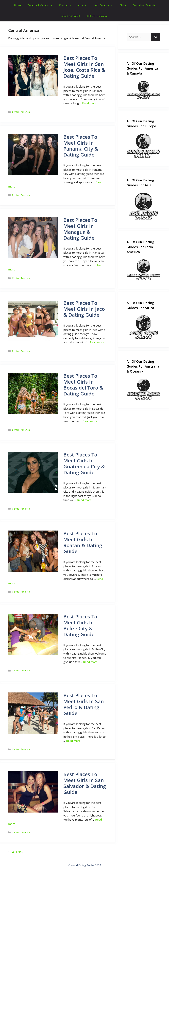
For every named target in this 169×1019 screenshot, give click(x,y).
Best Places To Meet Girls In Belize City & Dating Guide (80, 625)
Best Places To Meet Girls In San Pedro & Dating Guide (83, 704)
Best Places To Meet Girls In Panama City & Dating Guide (80, 145)
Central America (21, 111)
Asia (80, 5)
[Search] (155, 37)
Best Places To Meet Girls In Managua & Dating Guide (80, 229)
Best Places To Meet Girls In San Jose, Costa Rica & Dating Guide (84, 67)
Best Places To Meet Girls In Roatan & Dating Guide (82, 542)
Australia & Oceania (144, 5)
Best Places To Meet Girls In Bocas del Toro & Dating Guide (83, 384)
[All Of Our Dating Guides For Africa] (143, 327)
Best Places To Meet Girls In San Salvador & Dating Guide (84, 783)
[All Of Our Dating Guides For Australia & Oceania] (143, 389)
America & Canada (38, 5)
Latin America (101, 5)
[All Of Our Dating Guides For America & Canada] (143, 90)
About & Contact (70, 16)
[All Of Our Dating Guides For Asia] (143, 206)
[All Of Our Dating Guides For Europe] (143, 146)
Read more (89, 103)
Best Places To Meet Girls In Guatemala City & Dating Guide (84, 463)
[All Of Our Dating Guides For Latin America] (143, 269)
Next (21, 851)
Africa (123, 5)
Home (17, 5)
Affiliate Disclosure (97, 16)
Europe (63, 5)
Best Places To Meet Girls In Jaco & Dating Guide (84, 308)
